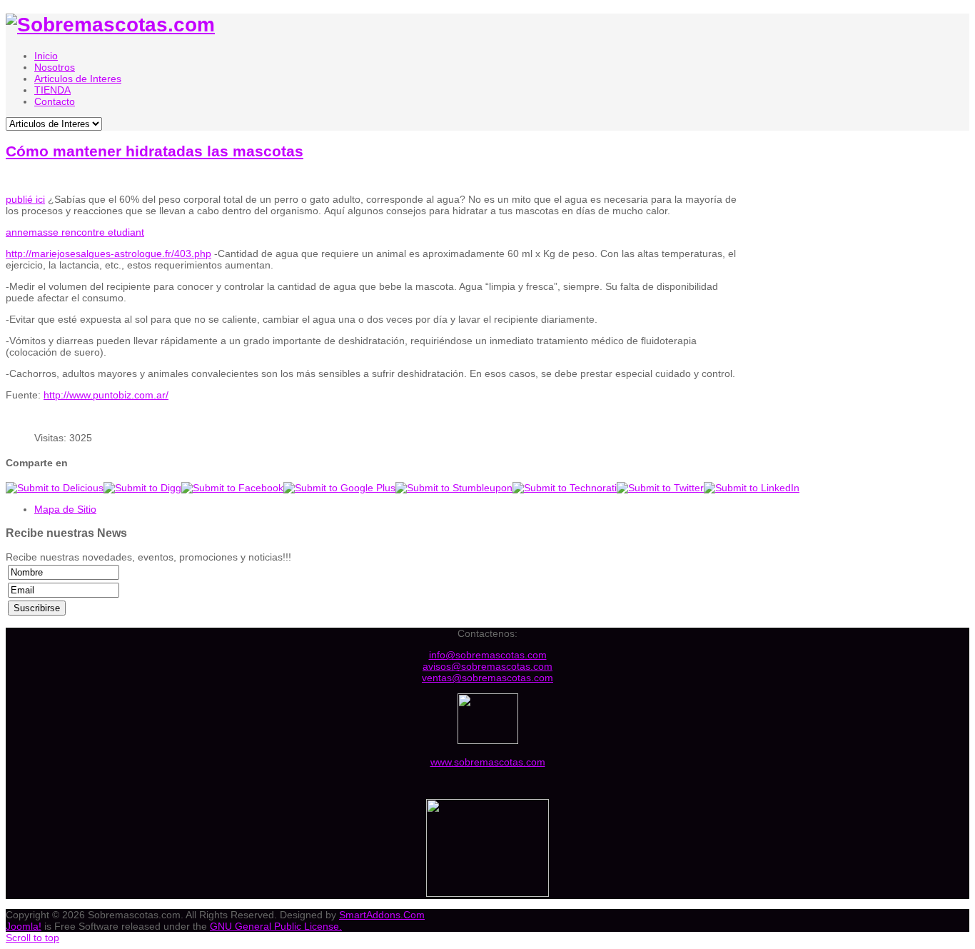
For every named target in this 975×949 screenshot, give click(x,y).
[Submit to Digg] (142, 487)
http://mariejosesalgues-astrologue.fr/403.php (108, 253)
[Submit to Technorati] (564, 487)
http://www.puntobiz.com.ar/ (106, 395)
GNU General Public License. (276, 926)
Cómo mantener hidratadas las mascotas (154, 151)
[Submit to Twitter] (660, 487)
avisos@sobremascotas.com (487, 666)
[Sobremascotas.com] (110, 25)
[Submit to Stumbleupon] (453, 487)
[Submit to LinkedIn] (751, 487)
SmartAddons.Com (382, 914)
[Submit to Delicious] (54, 487)
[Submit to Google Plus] (339, 487)
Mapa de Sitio (65, 509)
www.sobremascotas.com (487, 762)
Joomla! (23, 926)
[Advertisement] (861, 277)
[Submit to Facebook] (232, 487)
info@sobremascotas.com (488, 655)
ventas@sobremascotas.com (487, 677)
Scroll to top (32, 937)
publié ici (25, 199)
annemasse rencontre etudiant (75, 232)
